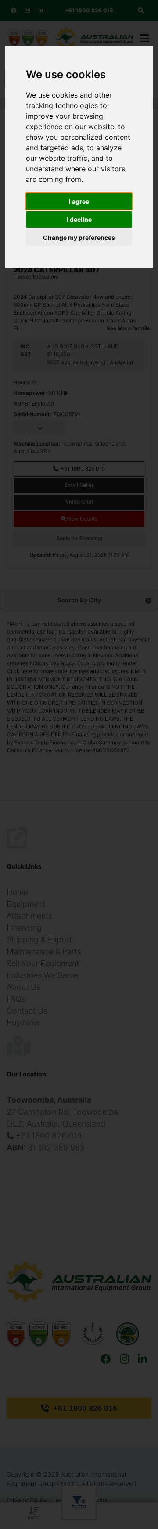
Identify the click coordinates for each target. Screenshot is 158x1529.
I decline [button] (79, 219)
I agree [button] (79, 201)
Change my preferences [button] (79, 237)
